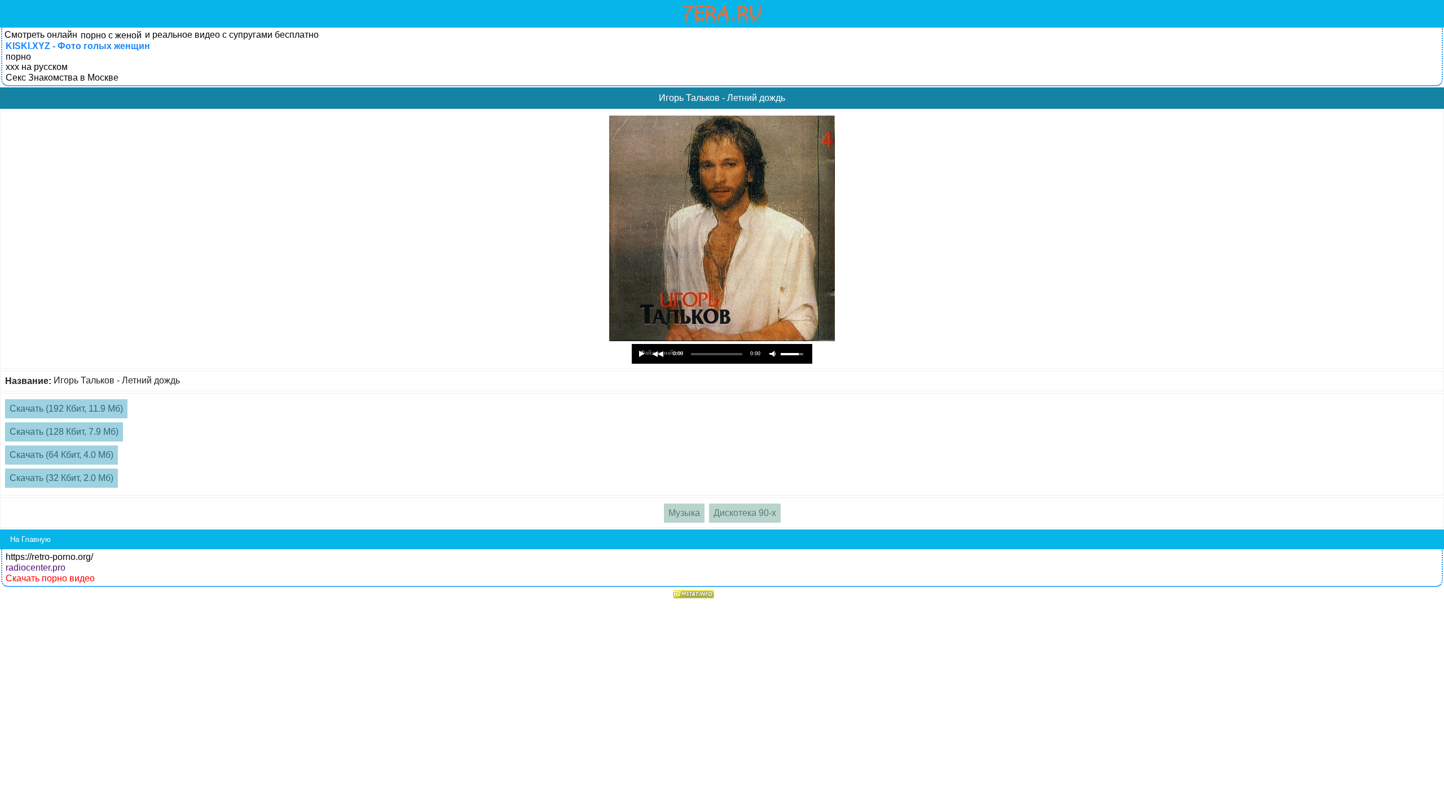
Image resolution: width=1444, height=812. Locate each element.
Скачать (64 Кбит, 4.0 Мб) (61, 455)
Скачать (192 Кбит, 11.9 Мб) (66, 408)
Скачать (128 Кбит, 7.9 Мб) (64, 431)
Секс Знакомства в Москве (62, 77)
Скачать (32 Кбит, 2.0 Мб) (61, 478)
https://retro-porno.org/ (49, 557)
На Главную (30, 539)
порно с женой (111, 35)
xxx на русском (37, 67)
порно (18, 56)
